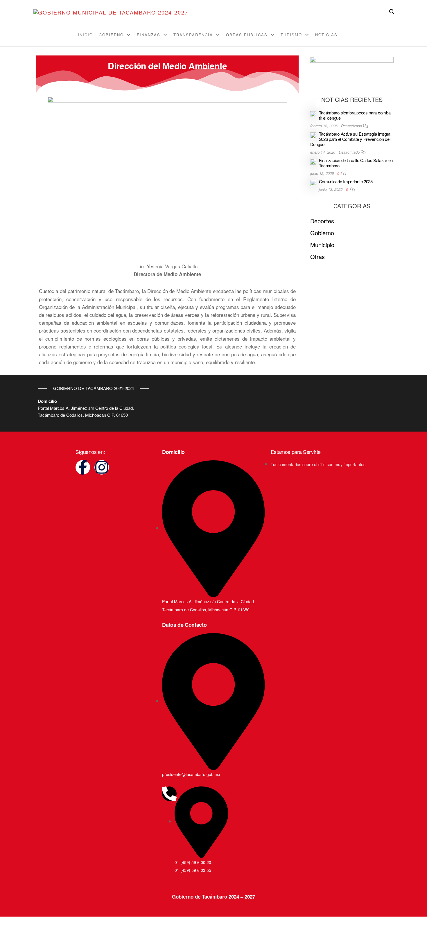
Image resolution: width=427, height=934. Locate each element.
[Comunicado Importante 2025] (313, 182)
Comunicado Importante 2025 (346, 181)
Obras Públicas (247, 34)
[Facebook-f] (83, 467)
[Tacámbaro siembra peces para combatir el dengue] (313, 113)
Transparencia (193, 34)
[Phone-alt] (169, 793)
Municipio (322, 244)
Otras (317, 256)
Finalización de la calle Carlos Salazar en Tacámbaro (356, 162)
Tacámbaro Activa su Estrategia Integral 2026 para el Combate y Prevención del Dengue (350, 139)
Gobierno (111, 34)
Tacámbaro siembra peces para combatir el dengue (355, 115)
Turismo (291, 34)
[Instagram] (101, 467)
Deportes (322, 221)
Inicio (85, 34)
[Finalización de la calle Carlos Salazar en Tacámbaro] (313, 161)
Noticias (326, 34)
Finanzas (148, 34)
